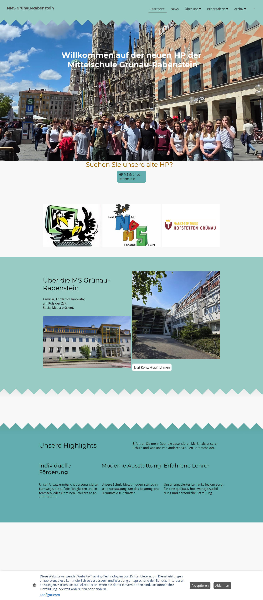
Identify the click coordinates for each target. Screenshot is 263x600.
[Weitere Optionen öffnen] (254, 9)
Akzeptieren (200, 585)
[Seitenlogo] (46, 14)
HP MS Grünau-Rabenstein (130, 176)
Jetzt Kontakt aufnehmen (152, 367)
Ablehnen (222, 585)
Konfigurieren (50, 595)
